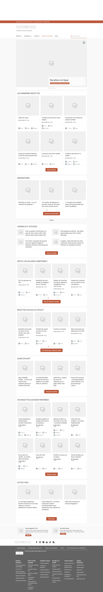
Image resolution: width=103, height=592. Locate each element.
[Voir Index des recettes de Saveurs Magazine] (75, 492)
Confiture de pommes (45, 572)
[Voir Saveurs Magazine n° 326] (21, 530)
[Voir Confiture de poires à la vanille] (75, 141)
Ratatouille (67, 572)
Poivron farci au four (69, 563)
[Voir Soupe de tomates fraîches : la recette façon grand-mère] (28, 141)
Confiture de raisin (44, 574)
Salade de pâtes (80, 567)
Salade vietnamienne (20, 575)
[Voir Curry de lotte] (43, 445)
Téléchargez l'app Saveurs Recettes (24, 22)
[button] (51, 170)
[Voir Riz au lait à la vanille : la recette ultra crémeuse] (25, 445)
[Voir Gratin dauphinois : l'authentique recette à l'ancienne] (25, 409)
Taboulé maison (80, 565)
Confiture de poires (44, 577)
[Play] (83, 42)
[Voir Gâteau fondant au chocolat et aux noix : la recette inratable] (60, 409)
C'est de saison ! (68, 561)
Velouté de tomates (56, 571)
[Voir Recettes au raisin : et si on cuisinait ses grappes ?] (28, 190)
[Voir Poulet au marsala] (60, 319)
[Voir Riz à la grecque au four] (25, 271)
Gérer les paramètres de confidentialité (76, 548)
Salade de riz (79, 570)
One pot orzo (19, 569)
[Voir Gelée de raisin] (28, 106)
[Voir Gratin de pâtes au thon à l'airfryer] (78, 445)
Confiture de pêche (44, 569)
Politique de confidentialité (51, 548)
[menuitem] (19, 36)
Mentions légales (21, 548)
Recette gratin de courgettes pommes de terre (32, 583)
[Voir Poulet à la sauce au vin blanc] (60, 445)
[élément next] (85, 196)
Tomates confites (56, 569)
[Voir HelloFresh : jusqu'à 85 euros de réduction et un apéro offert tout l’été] (60, 368)
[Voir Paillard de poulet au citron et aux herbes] (43, 319)
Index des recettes (38, 22)
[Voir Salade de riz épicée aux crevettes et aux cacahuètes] (78, 271)
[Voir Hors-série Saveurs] (55, 530)
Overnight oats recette (21, 580)
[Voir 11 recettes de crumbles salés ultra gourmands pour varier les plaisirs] (75, 190)
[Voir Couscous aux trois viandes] (51, 141)
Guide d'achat (46, 22)
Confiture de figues (44, 563)
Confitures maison (45, 561)
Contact (62, 548)
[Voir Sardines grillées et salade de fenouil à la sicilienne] (43, 409)
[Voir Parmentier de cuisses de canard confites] (75, 106)
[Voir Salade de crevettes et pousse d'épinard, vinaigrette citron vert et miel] (60, 271)
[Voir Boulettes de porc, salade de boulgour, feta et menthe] (43, 271)
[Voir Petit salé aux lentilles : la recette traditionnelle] (78, 409)
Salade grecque (80, 572)
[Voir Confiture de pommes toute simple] (51, 106)
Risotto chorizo (68, 569)
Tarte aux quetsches (69, 578)
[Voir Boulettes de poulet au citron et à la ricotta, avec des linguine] (25, 319)
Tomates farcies (56, 578)
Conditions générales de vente (35, 548)
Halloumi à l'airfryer (20, 578)
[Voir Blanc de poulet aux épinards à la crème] (78, 319)
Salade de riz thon (81, 579)
